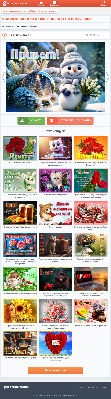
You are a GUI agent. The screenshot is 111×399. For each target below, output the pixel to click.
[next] (108, 77)
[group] (55, 35)
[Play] (4, 35)
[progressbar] (104, 35)
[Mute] (98, 35)
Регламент (92, 387)
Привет (33, 26)
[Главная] (15, 3)
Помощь (103, 387)
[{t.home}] (16, 387)
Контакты (81, 387)
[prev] (3, 77)
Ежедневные (22, 26)
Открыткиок (7, 26)
